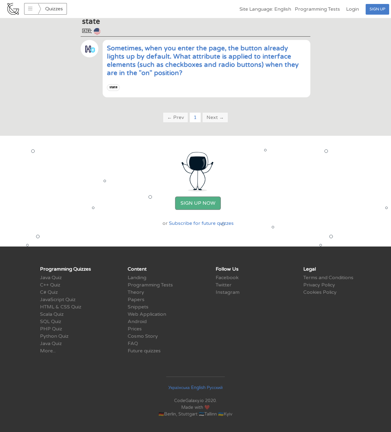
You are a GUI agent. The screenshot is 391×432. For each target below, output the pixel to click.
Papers (136, 300)
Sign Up (377, 9)
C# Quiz (49, 292)
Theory (136, 292)
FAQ (133, 343)
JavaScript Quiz (57, 300)
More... (48, 351)
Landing (137, 278)
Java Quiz (51, 278)
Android (137, 322)
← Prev (175, 117)
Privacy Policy (319, 285)
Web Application (147, 314)
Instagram (227, 292)
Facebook (227, 278)
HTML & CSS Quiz (60, 307)
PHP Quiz (51, 329)
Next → (215, 117)
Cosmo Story (143, 336)
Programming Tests (317, 9)
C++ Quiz (50, 285)
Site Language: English (265, 9)
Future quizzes (144, 351)
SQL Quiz (50, 322)
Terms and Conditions (328, 278)
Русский (215, 387)
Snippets (138, 307)
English (198, 387)
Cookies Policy (320, 292)
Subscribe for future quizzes (201, 223)
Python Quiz (54, 336)
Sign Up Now (198, 203)
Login (352, 9)
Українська (179, 387)
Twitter (224, 285)
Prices (135, 329)
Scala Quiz (52, 314)
